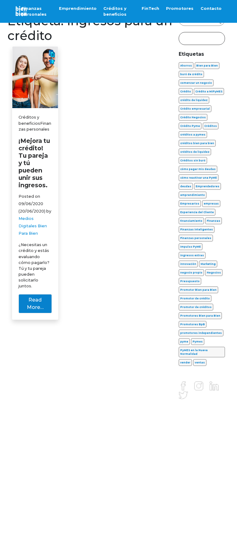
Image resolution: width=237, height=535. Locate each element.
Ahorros (186, 65)
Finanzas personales (34, 11)
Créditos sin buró (193, 160)
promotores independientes (201, 332)
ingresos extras (192, 255)
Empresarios (189, 203)
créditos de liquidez (195, 151)
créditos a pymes (193, 134)
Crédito (185, 91)
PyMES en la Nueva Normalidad (194, 352)
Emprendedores (207, 186)
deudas (185, 186)
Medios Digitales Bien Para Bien (33, 226)
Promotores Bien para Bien (200, 315)
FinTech (150, 8)
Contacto (211, 8)
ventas (200, 362)
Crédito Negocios (193, 117)
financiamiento (191, 220)
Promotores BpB (192, 324)
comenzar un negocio (196, 82)
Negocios (214, 272)
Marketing (208, 263)
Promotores (179, 8)
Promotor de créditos (196, 307)
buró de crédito (191, 74)
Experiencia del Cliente (197, 212)
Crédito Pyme (190, 126)
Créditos (210, 126)
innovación (188, 263)
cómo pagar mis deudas (198, 169)
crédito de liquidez (194, 100)
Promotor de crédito (195, 298)
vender (185, 362)
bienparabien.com (118, 524)
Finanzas (213, 220)
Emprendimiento (78, 8)
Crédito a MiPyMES (208, 91)
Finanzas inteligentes (196, 229)
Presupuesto (190, 281)
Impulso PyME (190, 246)
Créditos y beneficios (115, 11)
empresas (211, 203)
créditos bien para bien (197, 143)
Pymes (198, 341)
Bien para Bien (207, 65)
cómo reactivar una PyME (198, 177)
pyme (184, 341)
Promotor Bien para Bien (198, 289)
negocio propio (191, 272)
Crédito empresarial (195, 108)
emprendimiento (192, 195)
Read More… (35, 303)
